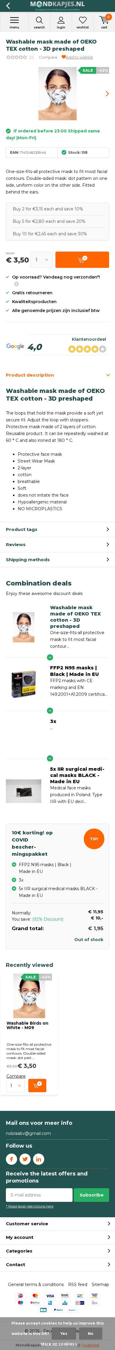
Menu (14, 27)
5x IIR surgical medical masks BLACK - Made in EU (77, 775)
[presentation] (103, 94)
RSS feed (77, 1284)
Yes (63, 1333)
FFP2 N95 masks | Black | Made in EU (74, 671)
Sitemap (100, 1284)
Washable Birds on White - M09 (27, 1026)
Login (61, 27)
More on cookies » (59, 1344)
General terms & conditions (36, 1284)
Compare (48, 57)
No (90, 1333)
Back (8, 6)
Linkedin (38, 1159)
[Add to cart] (37, 1085)
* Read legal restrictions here (29, 1206)
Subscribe (92, 1195)
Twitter (25, 1159)
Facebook (11, 1159)
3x (53, 721)
